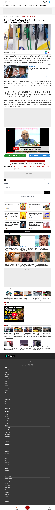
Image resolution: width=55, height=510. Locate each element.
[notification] (53, 2)
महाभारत (7, 458)
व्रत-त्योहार (7, 460)
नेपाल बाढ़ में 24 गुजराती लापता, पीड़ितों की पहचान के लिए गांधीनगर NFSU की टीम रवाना (47, 335)
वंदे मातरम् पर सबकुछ (16, 5)
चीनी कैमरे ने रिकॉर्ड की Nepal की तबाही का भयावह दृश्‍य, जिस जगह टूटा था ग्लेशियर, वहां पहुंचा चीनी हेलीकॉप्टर (37, 298)
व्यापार (6, 406)
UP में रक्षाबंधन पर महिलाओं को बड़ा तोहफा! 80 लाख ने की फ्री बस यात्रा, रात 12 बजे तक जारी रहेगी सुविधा (28, 335)
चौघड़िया (7, 494)
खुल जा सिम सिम (8, 427)
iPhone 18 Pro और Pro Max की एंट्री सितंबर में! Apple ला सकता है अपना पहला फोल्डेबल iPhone (42, 348)
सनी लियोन (7, 436)
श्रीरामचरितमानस (42, 5)
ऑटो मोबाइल (7, 399)
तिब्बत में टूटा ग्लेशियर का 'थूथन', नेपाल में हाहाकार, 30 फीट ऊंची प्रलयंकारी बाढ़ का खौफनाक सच (47, 298)
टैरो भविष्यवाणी (8, 490)
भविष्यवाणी (7, 449)
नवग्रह (6, 499)
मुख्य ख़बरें (11, 16)
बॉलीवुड (7, 5)
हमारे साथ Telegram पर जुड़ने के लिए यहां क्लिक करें (39, 155)
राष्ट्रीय (16, 16)
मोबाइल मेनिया (9, 339)
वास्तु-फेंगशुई (7, 487)
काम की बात (7, 397)
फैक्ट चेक (7, 404)
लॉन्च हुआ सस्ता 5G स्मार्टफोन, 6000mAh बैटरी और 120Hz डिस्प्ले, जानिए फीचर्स (10, 348)
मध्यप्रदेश (7, 385)
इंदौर (6, 381)
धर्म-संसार (25, 5)
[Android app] (10, 356)
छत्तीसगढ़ (7, 388)
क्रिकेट (30, 5)
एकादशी (6, 447)
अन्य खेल (7, 470)
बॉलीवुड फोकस (8, 432)
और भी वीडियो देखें (9, 305)
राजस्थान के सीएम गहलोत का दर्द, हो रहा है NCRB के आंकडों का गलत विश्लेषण (27, 163)
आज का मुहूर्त (7, 481)
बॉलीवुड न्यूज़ (7, 414)
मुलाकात (7, 441)
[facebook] (23, 364)
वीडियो (8, 302)
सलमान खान (7, 434)
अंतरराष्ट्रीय (7, 379)
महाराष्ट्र (6, 392)
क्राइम (6, 401)
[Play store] (50, 2)
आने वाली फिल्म (8, 430)
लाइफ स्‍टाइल (31, 166)
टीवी (6, 439)
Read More (16, 148)
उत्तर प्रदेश (7, 372)
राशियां (6, 483)
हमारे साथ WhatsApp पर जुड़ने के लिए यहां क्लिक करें (15, 155)
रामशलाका (7, 492)
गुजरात (6, 390)
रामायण (6, 456)
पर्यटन (6, 425)
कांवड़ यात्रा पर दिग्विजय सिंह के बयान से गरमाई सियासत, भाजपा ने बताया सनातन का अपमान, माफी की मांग (28, 298)
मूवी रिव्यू (7, 420)
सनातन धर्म (7, 451)
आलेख (6, 423)
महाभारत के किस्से (45, 166)
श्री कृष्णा (7, 453)
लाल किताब (7, 485)
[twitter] (26, 364)
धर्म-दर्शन (7, 462)
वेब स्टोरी (7, 418)
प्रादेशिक (7, 383)
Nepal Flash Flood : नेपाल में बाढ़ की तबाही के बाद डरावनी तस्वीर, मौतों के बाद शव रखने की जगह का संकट (18, 335)
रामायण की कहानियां (9, 169)
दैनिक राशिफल (8, 476)
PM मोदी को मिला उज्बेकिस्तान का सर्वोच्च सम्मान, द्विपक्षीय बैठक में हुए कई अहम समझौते (8, 335)
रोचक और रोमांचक (19, 169)
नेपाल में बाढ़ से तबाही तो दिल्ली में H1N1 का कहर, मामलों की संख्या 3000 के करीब (18, 298)
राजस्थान (7, 394)
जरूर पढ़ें (8, 289)
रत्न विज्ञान (7, 501)
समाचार (2, 5)
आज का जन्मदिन (8, 478)
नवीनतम (8, 325)
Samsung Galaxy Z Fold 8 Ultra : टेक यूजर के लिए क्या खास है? (26, 348)
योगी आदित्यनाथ (8, 370)
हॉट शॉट (6, 416)
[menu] (2, 2)
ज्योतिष (35, 5)
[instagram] (32, 364)
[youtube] (29, 364)
